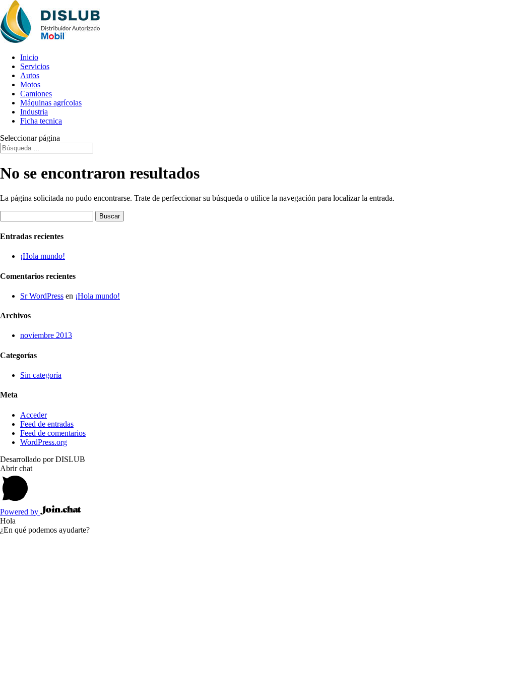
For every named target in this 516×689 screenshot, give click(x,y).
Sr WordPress (41, 296)
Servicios (34, 66)
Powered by (20, 511)
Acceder (33, 415)
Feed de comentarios (53, 433)
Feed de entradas (47, 424)
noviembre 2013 (46, 335)
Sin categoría (40, 375)
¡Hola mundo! (42, 256)
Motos (30, 84)
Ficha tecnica (41, 121)
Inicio (29, 57)
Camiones (36, 93)
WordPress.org (43, 442)
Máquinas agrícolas (51, 102)
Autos (29, 75)
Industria (34, 111)
